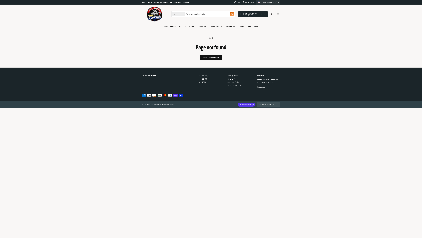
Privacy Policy (232, 76)
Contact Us (260, 87)
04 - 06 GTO (203, 76)
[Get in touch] (272, 14)
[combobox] (210, 14)
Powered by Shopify (168, 104)
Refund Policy (232, 79)
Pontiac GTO (175, 26)
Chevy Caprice (216, 26)
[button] (278, 14)
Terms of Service (234, 85)
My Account (249, 2)
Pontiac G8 (189, 26)
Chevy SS (202, 26)
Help (238, 2)
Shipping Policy (233, 82)
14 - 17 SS (202, 82)
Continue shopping (211, 57)
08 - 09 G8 (202, 79)
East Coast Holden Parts (154, 104)
